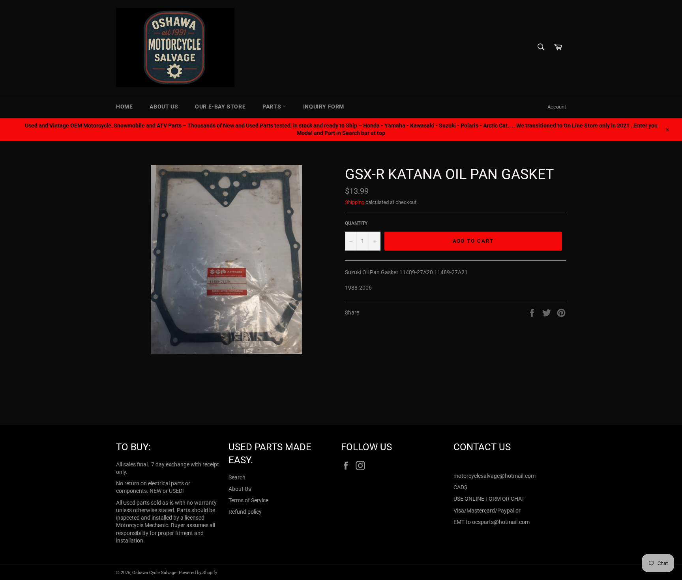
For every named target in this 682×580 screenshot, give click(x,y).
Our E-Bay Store (220, 106)
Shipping (354, 202)
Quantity (356, 223)
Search (237, 477)
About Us (164, 106)
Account (556, 107)
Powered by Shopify (198, 572)
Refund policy (245, 512)
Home (124, 106)
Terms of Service (248, 500)
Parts (272, 106)
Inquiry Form (323, 106)
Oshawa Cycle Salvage (154, 572)
